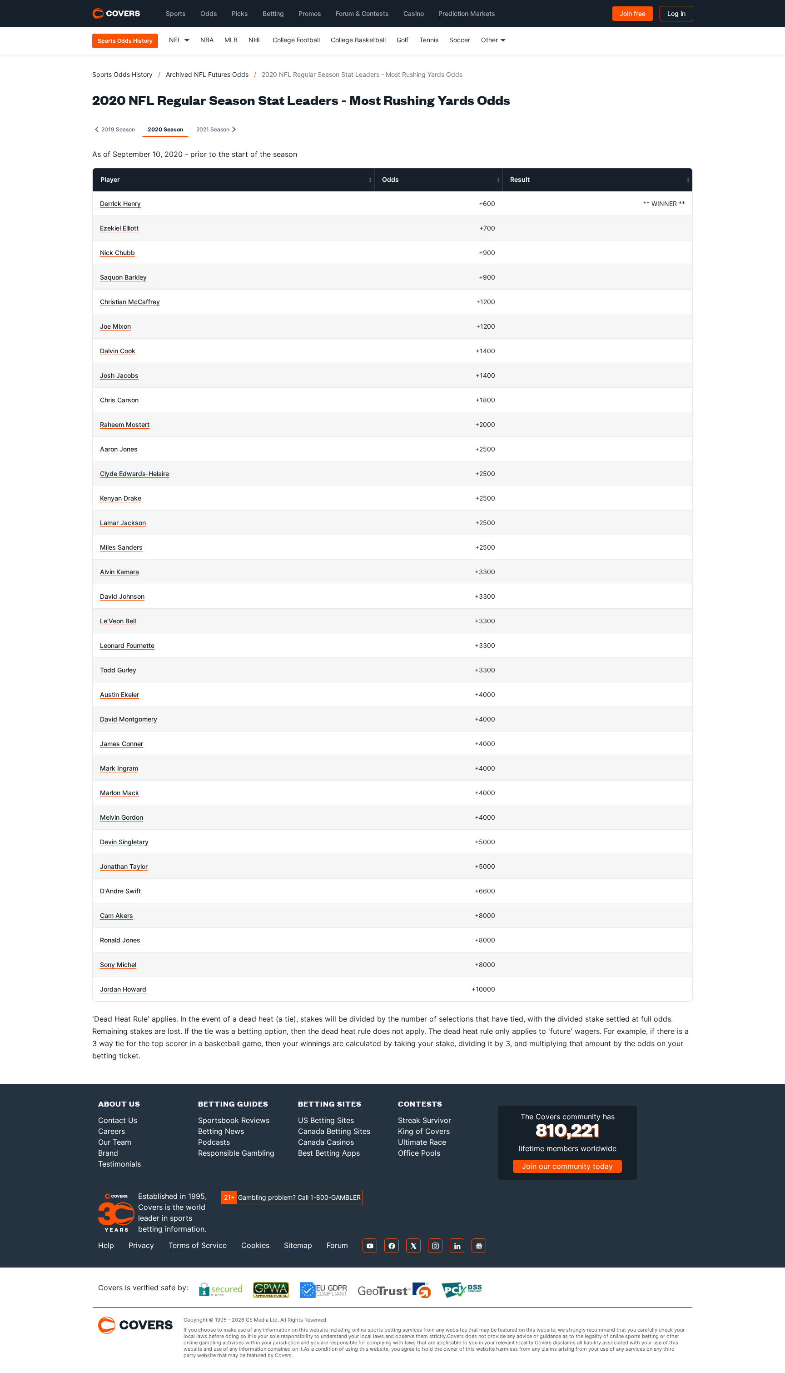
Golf (402, 40)
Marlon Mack (119, 793)
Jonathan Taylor (124, 866)
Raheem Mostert (124, 424)
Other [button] (489, 40)
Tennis (428, 40)
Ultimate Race (422, 1142)
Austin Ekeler (119, 694)
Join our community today (567, 1166)
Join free (633, 13)
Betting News (221, 1131)
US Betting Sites (326, 1120)
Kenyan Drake (120, 498)
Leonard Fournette (127, 645)
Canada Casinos (326, 1142)
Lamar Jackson (123, 522)
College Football (296, 40)
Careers (111, 1131)
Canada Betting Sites (334, 1131)
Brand (108, 1153)
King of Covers (424, 1131)
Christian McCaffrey (130, 302)
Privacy (141, 1245)
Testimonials (119, 1163)
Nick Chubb (117, 252)
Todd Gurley (118, 670)
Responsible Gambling (236, 1153)
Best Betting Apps (329, 1153)
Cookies (255, 1245)
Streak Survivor (424, 1120)
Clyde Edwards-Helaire (134, 473)
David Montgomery (128, 719)
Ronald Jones (120, 940)
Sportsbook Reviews (233, 1120)
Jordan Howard (123, 989)
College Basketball (358, 40)
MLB (231, 40)
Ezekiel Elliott (119, 228)
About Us (119, 1103)
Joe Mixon (115, 326)
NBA (207, 40)
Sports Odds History (122, 74)
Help (106, 1245)
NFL (175, 40)
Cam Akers (116, 915)
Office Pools (419, 1153)
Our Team (114, 1142)
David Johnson (122, 596)
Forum (337, 1245)
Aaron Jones (119, 449)
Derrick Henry (120, 203)
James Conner (121, 743)
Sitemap (298, 1245)
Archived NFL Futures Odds (207, 74)
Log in (676, 13)
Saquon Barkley (123, 277)
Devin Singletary (124, 842)
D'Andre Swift (120, 891)
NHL (255, 40)
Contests (420, 1103)
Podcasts (214, 1142)
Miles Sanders (121, 547)
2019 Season (117, 129)
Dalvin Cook (117, 351)
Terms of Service (198, 1245)
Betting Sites (330, 1103)
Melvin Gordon (121, 817)
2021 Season (213, 129)
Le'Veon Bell (118, 621)
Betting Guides (233, 1103)
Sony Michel (118, 964)
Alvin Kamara (119, 572)
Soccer (459, 40)
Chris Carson (119, 400)
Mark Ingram (119, 768)
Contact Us (117, 1120)
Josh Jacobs (119, 375)
